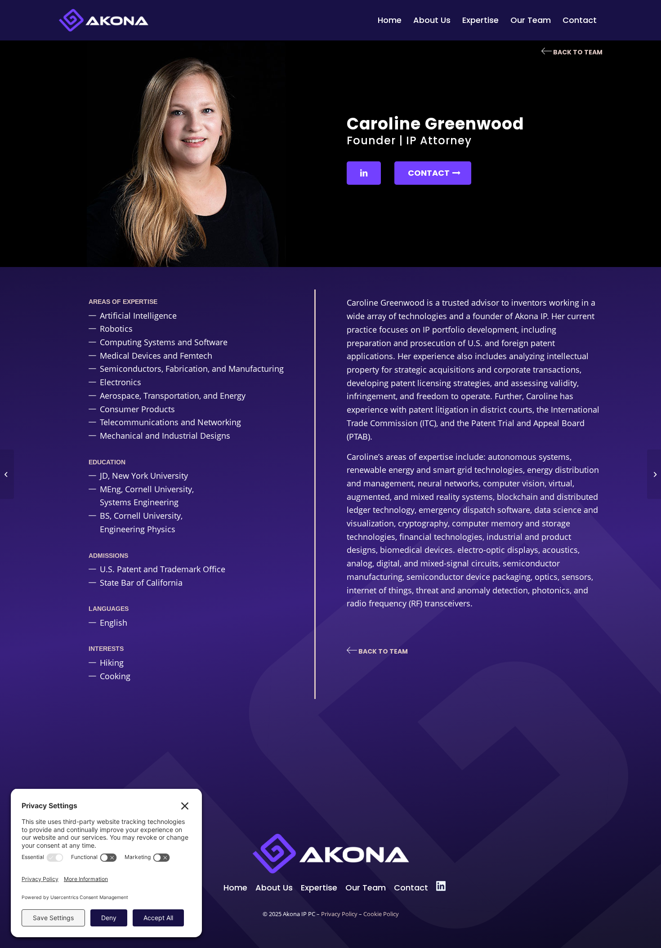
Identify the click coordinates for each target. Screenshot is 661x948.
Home (235, 887)
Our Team (365, 887)
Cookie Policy (381, 914)
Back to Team (577, 52)
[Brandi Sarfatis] (7, 474)
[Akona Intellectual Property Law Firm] (103, 20)
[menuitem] (389, 20)
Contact (411, 887)
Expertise (319, 887)
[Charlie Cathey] (654, 474)
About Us (274, 887)
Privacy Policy (339, 914)
